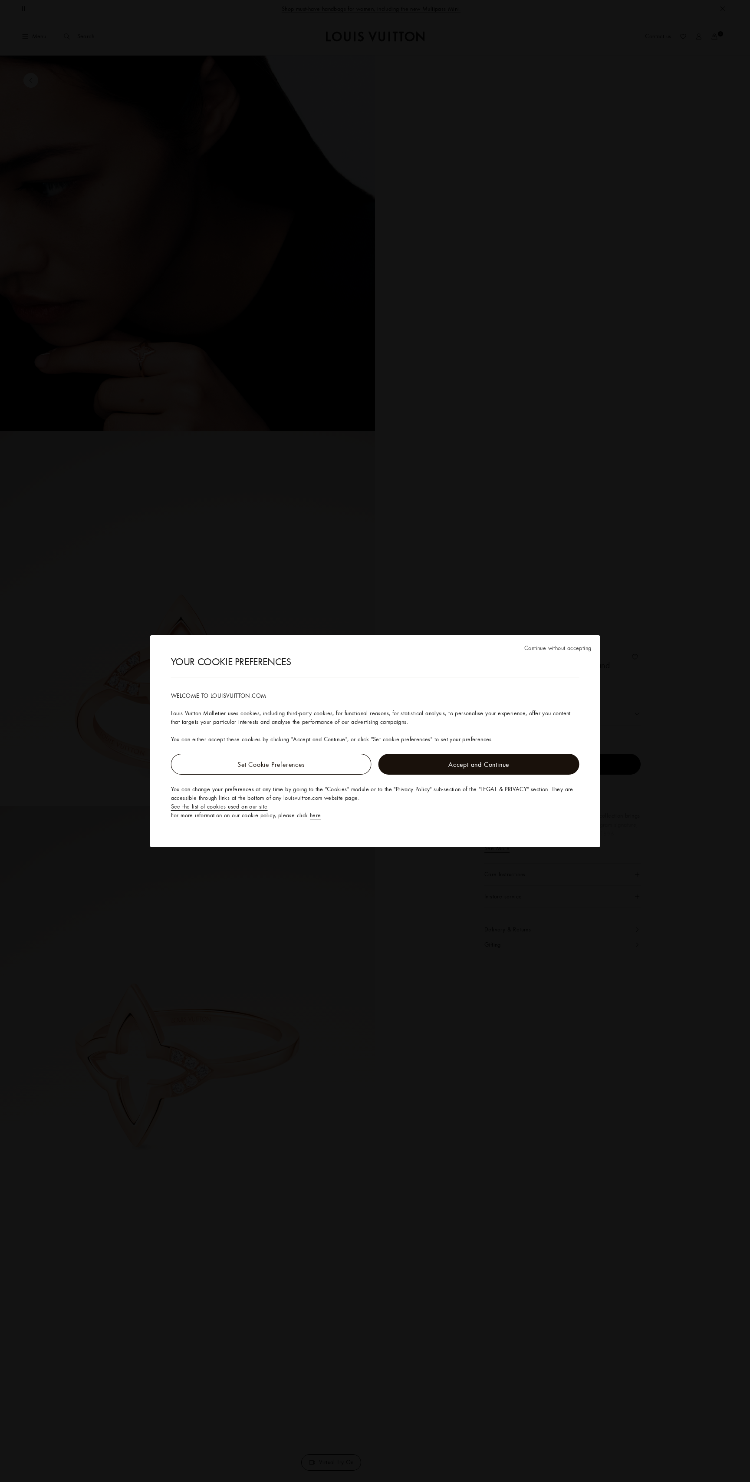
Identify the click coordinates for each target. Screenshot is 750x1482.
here (315, 815)
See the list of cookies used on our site (219, 806)
